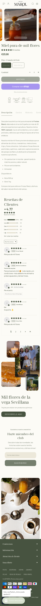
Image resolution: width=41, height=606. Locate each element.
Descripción (6, 112)
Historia (29, 112)
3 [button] (20, 332)
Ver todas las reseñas (11, 236)
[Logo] (20, 3)
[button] (6, 50)
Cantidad (4, 72)
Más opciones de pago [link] (20, 92)
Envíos (19, 112)
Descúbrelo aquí (13, 414)
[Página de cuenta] (8, 3)
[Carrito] (37, 3)
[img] (16, 248)
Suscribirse (20, 463)
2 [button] (15, 332)
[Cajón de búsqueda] (33, 3)
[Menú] (4, 3)
